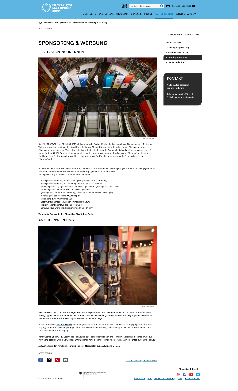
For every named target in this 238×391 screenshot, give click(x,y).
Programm (122, 14)
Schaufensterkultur (175, 62)
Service (180, 14)
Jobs (180, 378)
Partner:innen (164, 14)
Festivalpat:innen (174, 42)
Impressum (139, 378)
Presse (148, 14)
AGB (150, 378)
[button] (40, 360)
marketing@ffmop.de (110, 346)
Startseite (89, 14)
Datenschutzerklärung (164, 378)
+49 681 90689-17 (184, 94)
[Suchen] (162, 6)
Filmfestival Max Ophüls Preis (57, 22)
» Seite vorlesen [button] (176, 34)
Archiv (191, 14)
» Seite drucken (192, 34)
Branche (136, 14)
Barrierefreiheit (192, 378)
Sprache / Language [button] (182, 5)
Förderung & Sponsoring (177, 47)
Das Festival (105, 14)
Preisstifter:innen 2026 (177, 52)
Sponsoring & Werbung (176, 57)
